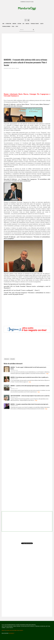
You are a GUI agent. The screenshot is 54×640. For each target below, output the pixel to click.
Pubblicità (16, 630)
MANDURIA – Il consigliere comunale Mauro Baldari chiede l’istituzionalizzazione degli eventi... (29, 404)
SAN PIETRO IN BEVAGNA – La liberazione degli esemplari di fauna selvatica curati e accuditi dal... (30, 395)
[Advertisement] (32, 14)
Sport (17, 26)
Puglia (13, 26)
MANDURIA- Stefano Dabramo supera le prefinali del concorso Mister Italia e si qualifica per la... (29, 377)
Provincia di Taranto (35, 23)
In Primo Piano (8, 23)
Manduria (14, 23)
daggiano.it (11, 633)
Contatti (21, 630)
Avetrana (19, 23)
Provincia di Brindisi (6, 26)
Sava (23, 23)
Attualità (12, 359)
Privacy (3, 630)
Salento (41, 23)
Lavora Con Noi (9, 630)
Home (3, 23)
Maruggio (27, 23)
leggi (47, 373)
